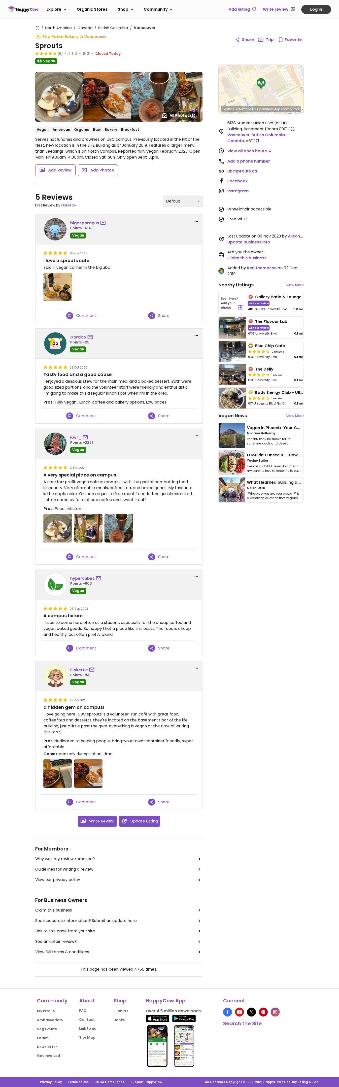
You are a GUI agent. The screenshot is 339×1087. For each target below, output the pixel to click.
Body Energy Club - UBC (279, 392)
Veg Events (47, 1028)
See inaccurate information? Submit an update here (86, 920)
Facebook (237, 181)
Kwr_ (75, 437)
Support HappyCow (146, 1082)
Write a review (259, 303)
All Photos (183, 115)
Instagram (238, 191)
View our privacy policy (57, 880)
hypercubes (82, 578)
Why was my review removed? (65, 859)
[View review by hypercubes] (55, 585)
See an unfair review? (56, 941)
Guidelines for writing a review (64, 869)
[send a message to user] (104, 223)
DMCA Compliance (110, 1082)
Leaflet (228, 109)
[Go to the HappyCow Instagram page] (275, 1012)
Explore (53, 9)
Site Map (87, 1037)
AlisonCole (298, 236)
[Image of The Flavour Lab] (232, 328)
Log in (316, 9)
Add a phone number (248, 161)
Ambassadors (50, 1020)
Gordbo (78, 337)
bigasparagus (84, 223)
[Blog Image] (232, 435)
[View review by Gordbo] (55, 343)
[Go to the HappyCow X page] (251, 1012)
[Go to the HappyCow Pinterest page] (263, 1012)
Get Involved (48, 1055)
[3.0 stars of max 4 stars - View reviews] (259, 375)
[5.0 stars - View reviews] (46, 53)
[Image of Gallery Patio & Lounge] (232, 303)
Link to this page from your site (65, 931)
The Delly (264, 369)
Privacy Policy (51, 1082)
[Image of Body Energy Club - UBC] (232, 398)
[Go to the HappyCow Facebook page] (227, 1012)
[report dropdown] (196, 221)
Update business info (248, 242)
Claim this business (53, 910)
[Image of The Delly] (232, 374)
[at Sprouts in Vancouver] (57, 287)
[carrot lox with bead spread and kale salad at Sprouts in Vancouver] (88, 773)
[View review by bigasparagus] (55, 229)
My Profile (46, 1011)
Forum (43, 1037)
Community (156, 9)
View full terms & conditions (62, 952)
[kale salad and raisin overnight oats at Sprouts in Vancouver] (57, 773)
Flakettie (68, 205)
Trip (270, 39)
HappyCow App (166, 1000)
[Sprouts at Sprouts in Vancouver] (88, 528)
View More (295, 284)
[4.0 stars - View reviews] (259, 351)
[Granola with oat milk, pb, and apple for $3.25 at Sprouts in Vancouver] (57, 528)
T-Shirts (121, 1011)
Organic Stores (92, 9)
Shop (123, 9)
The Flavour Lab (271, 321)
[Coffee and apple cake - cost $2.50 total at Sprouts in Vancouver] (118, 528)
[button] (261, 84)
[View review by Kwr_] (55, 444)
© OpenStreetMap (267, 109)
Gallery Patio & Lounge (278, 297)
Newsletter (47, 1046)
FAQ (83, 1010)
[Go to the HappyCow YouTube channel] (239, 1012)
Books (119, 1020)
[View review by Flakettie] (55, 676)
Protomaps (243, 109)
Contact (87, 1019)
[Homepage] (23, 9)
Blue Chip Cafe (270, 346)
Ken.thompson (262, 268)
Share (248, 39)
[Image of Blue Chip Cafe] (232, 351)
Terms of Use (78, 1082)
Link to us (87, 1028)
